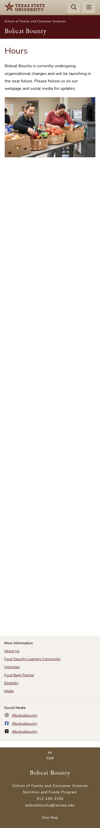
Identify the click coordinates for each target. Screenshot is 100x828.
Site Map (50, 817)
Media (9, 691)
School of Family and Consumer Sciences (35, 21)
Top (50, 758)
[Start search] (74, 8)
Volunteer (12, 667)
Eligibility (11, 683)
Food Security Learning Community (32, 659)
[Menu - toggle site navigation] (88, 8)
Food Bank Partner (19, 675)
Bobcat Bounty (25, 30)
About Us (11, 651)
